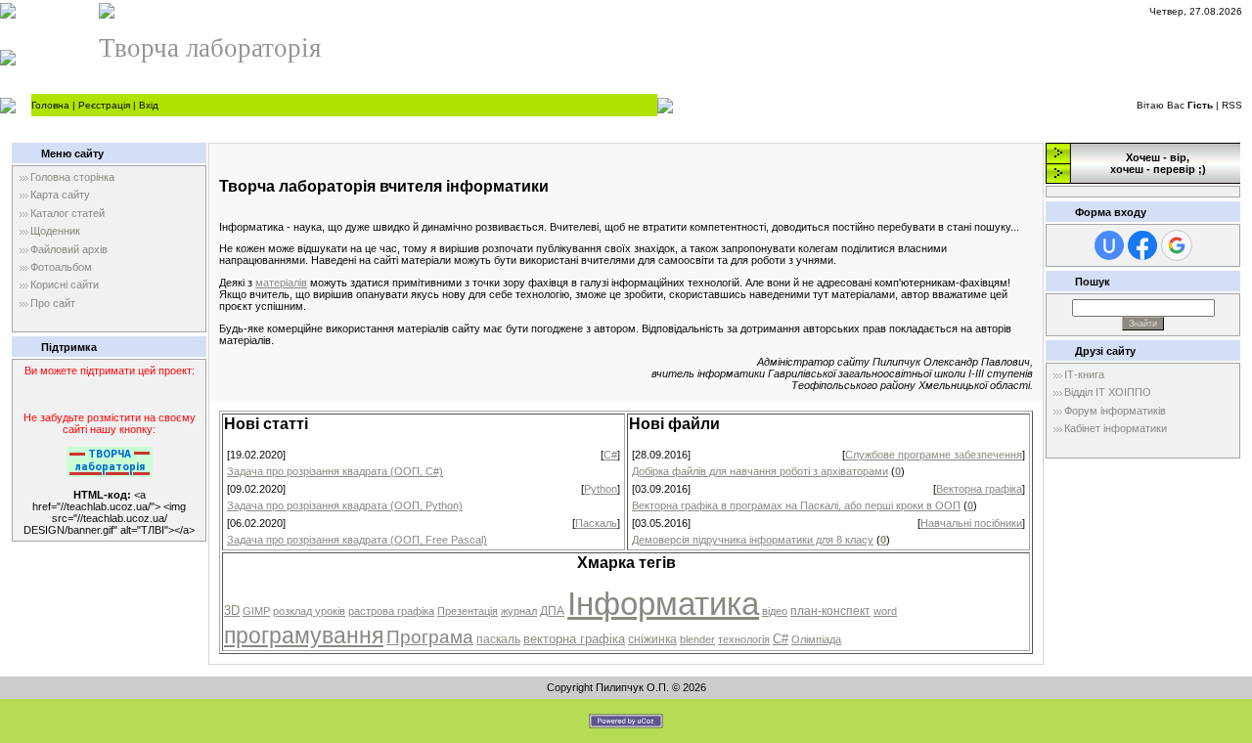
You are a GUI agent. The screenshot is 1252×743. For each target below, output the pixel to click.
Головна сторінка (72, 177)
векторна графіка (574, 639)
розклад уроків (309, 611)
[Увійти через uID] (1109, 245)
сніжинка (652, 639)
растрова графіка (391, 611)
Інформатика (663, 604)
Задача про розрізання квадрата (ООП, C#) (335, 471)
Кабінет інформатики (1115, 428)
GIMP (256, 611)
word (885, 611)
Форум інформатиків (1115, 410)
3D (232, 610)
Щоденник (55, 231)
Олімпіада (816, 639)
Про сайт (52, 303)
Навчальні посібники (971, 523)
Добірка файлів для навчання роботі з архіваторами (760, 471)
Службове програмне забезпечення (933, 454)
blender (697, 639)
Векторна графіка (979, 489)
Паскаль (596, 523)
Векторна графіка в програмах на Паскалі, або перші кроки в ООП (796, 505)
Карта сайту (60, 194)
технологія (744, 639)
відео (774, 611)
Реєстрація (104, 105)
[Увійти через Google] (1176, 245)
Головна (50, 105)
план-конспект (830, 611)
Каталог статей (67, 213)
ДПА (552, 611)
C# (610, 454)
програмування (303, 635)
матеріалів (281, 282)
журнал (519, 611)
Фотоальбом (61, 267)
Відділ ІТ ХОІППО (1107, 392)
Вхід (148, 105)
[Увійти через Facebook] (1142, 245)
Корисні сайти (64, 284)
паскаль (498, 639)
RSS (1232, 105)
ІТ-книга (1084, 374)
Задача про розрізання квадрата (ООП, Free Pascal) (357, 540)
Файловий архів (69, 249)
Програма (429, 637)
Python (600, 489)
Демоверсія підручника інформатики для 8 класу (752, 540)
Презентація (467, 611)
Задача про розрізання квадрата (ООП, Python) (345, 505)
